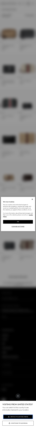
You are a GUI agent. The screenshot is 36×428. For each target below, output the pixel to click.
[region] (18, 214)
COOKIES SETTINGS (18, 226)
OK (18, 221)
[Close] (18, 396)
